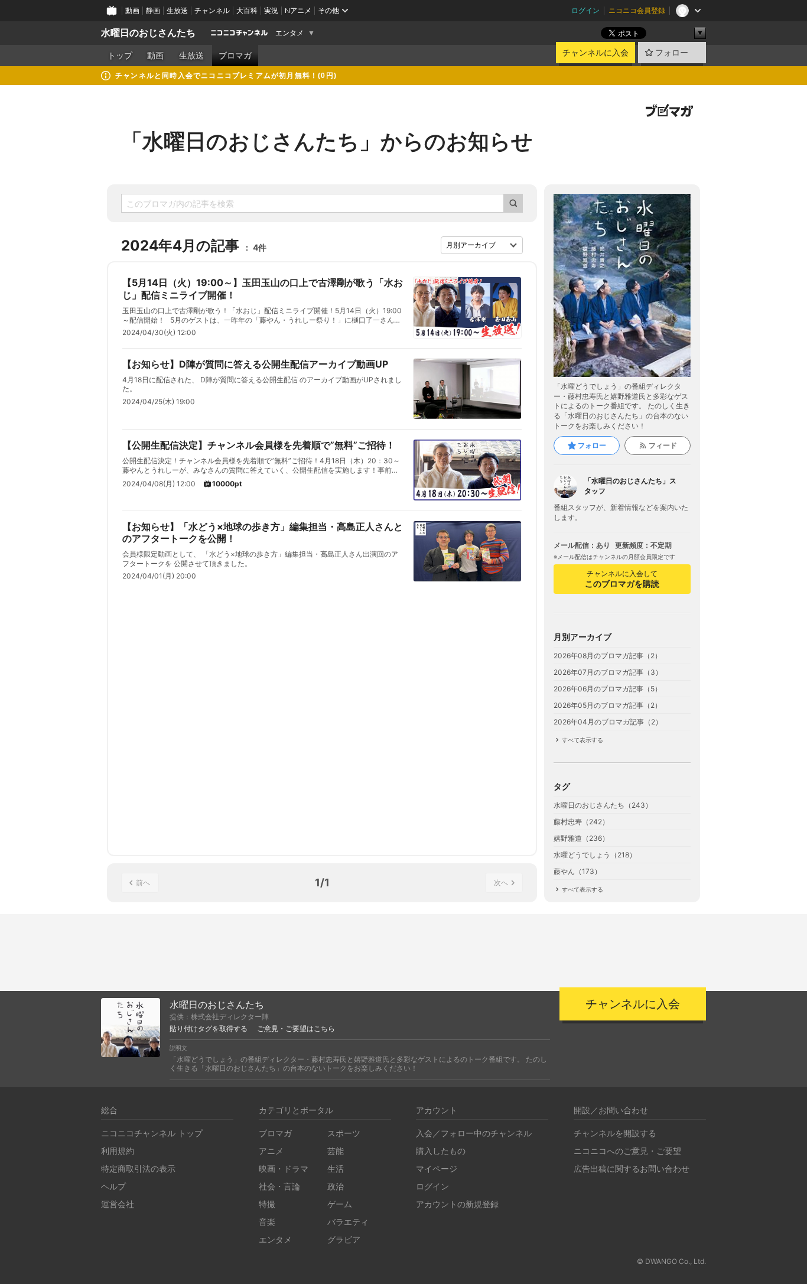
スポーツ (343, 1133)
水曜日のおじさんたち (148, 33)
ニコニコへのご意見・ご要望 (627, 1151)
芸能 (335, 1151)
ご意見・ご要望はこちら (296, 1028)
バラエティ (348, 1222)
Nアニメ (298, 10)
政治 (335, 1186)
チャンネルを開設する (615, 1133)
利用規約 (117, 1151)
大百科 (247, 10)
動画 (132, 10)
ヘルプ (113, 1186)
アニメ (271, 1151)
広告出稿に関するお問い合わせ (631, 1168)
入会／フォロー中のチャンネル (474, 1133)
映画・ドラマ (283, 1168)
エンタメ (289, 33)
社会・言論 (279, 1186)
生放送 (177, 10)
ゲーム (339, 1204)
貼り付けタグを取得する (209, 1028)
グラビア (343, 1239)
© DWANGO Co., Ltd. (671, 1261)
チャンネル (212, 10)
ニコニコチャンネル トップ (152, 1133)
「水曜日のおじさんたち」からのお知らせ (327, 141)
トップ (120, 55)
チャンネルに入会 (595, 52)
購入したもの (441, 1151)
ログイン (585, 10)
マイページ (436, 1168)
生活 (335, 1168)
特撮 (267, 1204)
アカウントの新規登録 (457, 1204)
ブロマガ (235, 55)
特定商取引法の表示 (138, 1168)
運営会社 (117, 1204)
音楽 (267, 1222)
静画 (153, 10)
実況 (271, 10)
